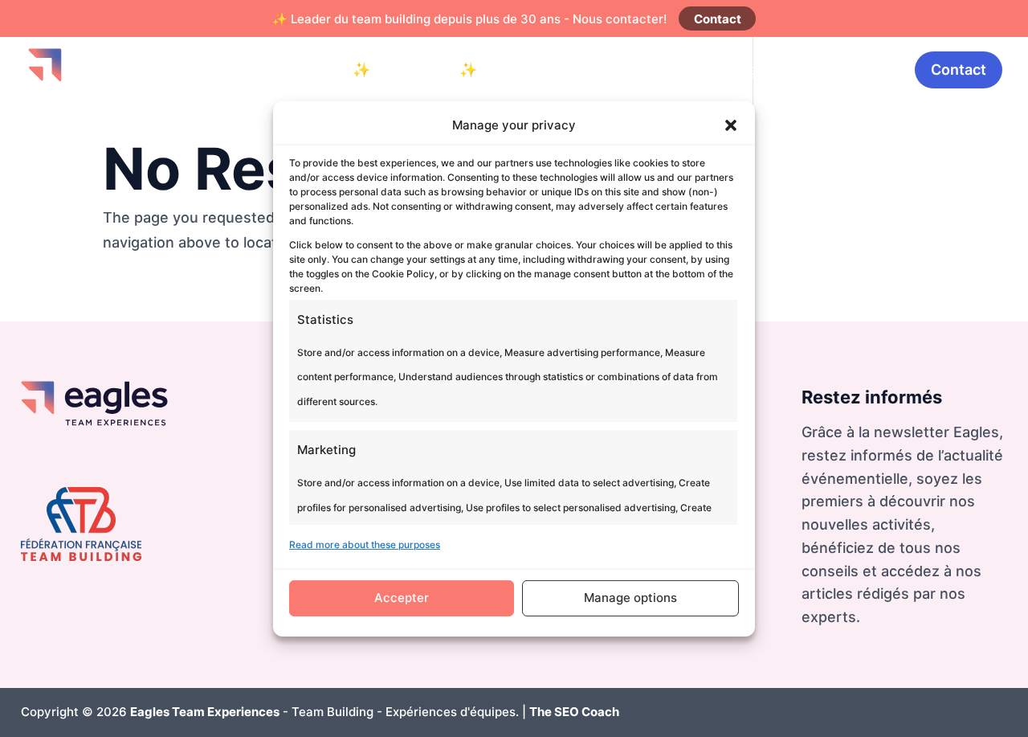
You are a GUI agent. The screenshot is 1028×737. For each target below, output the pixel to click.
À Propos (862, 69)
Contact (717, 19)
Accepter (401, 597)
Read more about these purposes (364, 544)
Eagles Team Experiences (204, 711)
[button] (731, 125)
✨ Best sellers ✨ (415, 69)
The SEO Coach (574, 711)
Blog (794, 69)
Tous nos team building (676, 69)
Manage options (630, 597)
